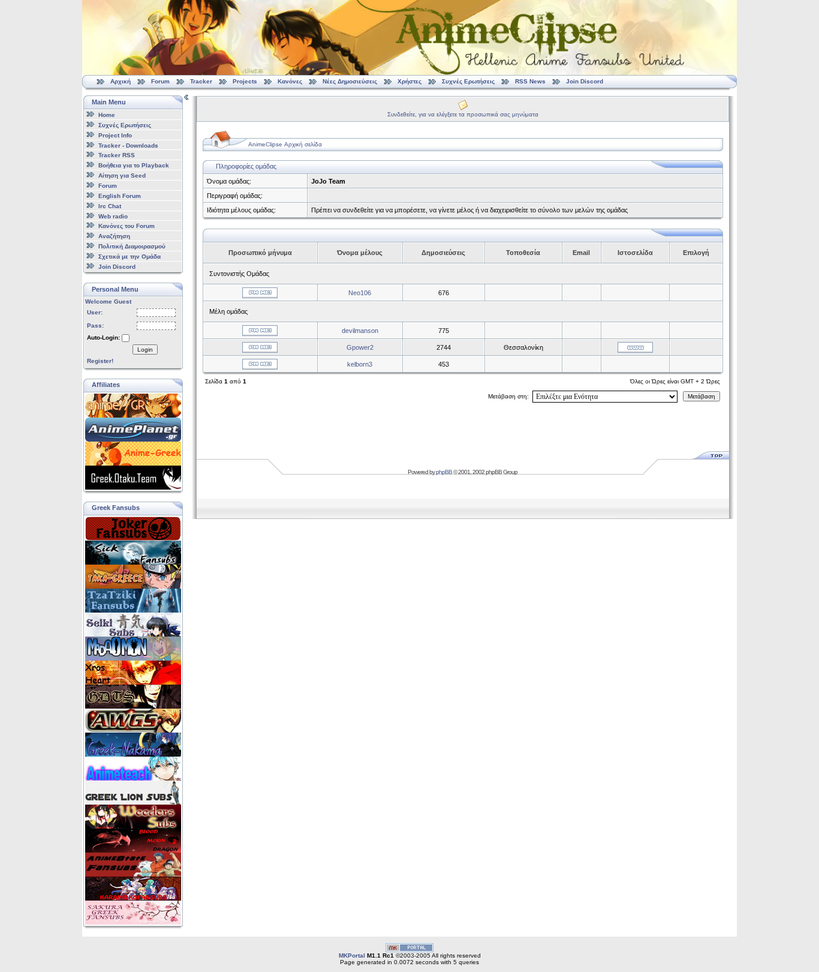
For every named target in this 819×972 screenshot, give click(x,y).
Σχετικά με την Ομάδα (129, 256)
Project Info (115, 135)
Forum (160, 81)
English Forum (119, 196)
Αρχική (120, 81)
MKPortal (352, 955)
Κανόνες (290, 81)
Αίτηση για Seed (122, 175)
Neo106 (359, 292)
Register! (100, 361)
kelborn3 (359, 364)
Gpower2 (360, 347)
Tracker (201, 81)
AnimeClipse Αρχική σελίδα (285, 144)
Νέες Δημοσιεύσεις (350, 81)
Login (145, 349)
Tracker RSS (116, 155)
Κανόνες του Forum (126, 226)
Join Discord (584, 81)
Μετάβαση (701, 396)
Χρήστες (409, 81)
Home (106, 115)
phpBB (444, 472)
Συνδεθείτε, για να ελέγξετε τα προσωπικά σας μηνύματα (462, 114)
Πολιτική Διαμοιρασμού (131, 246)
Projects (245, 81)
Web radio (113, 215)
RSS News (530, 81)
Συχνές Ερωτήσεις (469, 81)
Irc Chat (109, 206)
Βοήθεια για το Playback (133, 165)
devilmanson (360, 330)
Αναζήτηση (114, 236)
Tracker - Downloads (128, 145)
